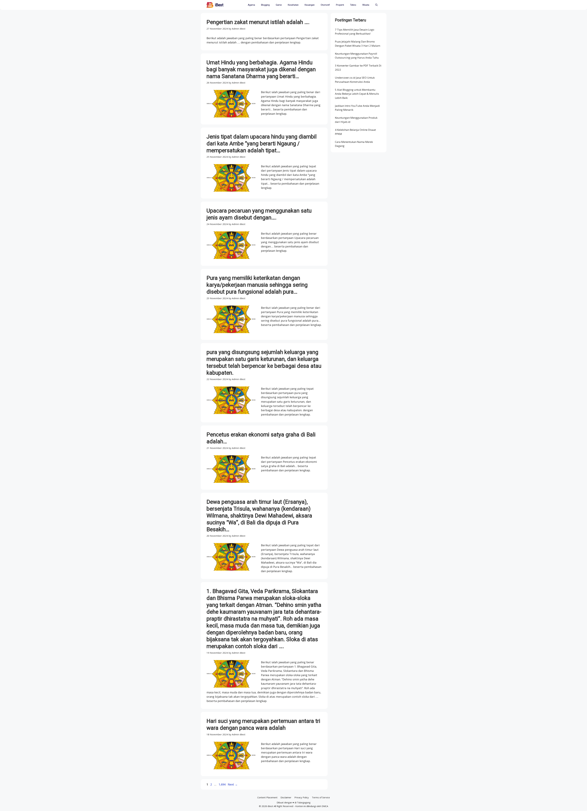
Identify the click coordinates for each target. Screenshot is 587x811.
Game (279, 5)
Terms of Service (321, 797)
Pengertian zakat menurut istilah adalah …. (258, 22)
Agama (251, 5)
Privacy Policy (301, 797)
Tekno (353, 5)
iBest (219, 5)
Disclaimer (286, 797)
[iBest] (210, 5)
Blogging (265, 5)
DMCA (325, 806)
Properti (340, 5)
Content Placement (267, 797)
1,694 (221, 784)
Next (233, 784)
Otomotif (325, 5)
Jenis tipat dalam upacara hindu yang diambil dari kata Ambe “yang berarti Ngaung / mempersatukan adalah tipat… (262, 144)
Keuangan (310, 5)
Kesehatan (293, 5)
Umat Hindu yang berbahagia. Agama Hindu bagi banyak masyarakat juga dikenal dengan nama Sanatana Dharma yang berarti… (261, 69)
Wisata (365, 5)
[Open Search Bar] (376, 5)
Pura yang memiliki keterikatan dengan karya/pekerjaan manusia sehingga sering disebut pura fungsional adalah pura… (257, 285)
